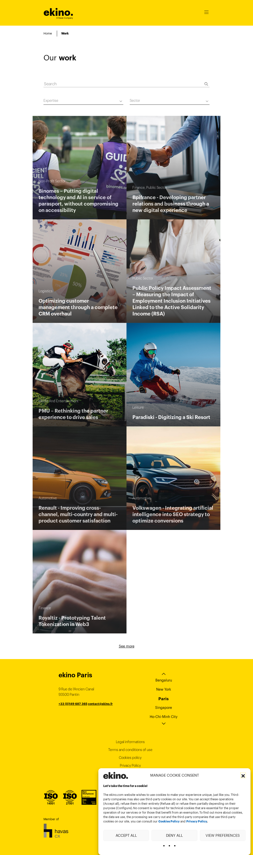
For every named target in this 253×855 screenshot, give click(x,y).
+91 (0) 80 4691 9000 (75, 715)
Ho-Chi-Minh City (163, 716)
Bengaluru (163, 680)
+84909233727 (70, 709)
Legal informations (130, 741)
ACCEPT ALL (126, 835)
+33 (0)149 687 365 (73, 704)
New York (163, 689)
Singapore (163, 707)
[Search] (206, 84)
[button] (243, 775)
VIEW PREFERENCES (223, 835)
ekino (58, 12)
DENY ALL (174, 835)
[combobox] (83, 101)
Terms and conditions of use (130, 749)
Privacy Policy (196, 821)
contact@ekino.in (103, 715)
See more (126, 646)
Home (47, 33)
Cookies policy (130, 757)
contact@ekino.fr (100, 704)
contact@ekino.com (96, 709)
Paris (163, 699)
